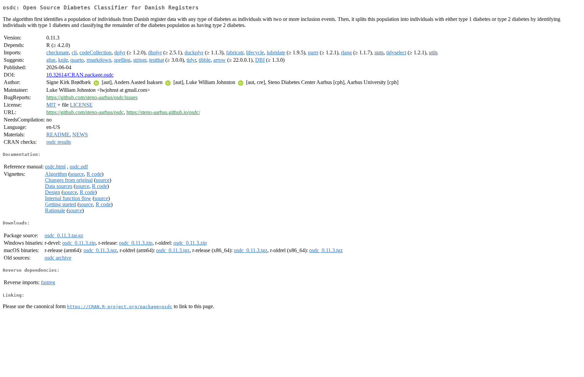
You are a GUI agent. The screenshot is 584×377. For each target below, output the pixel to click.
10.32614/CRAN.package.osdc (80, 75)
